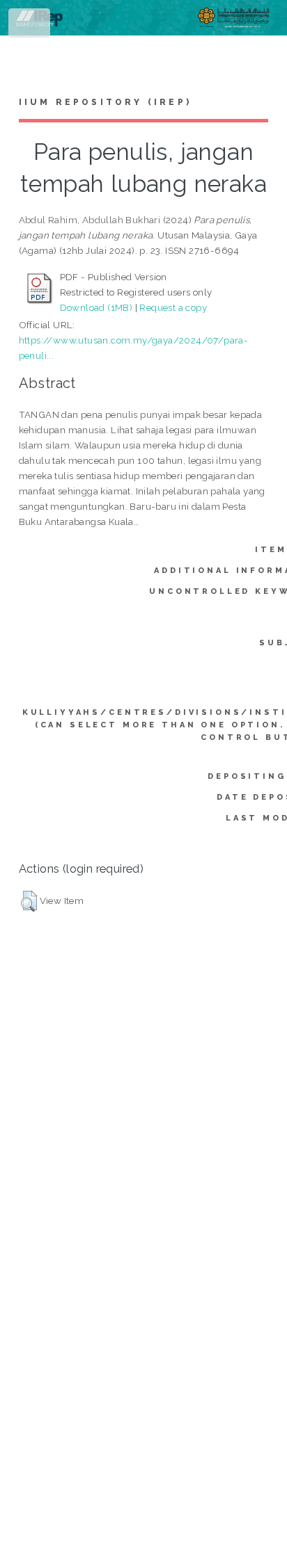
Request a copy (173, 307)
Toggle (30, 26)
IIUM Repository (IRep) (105, 102)
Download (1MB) (96, 307)
